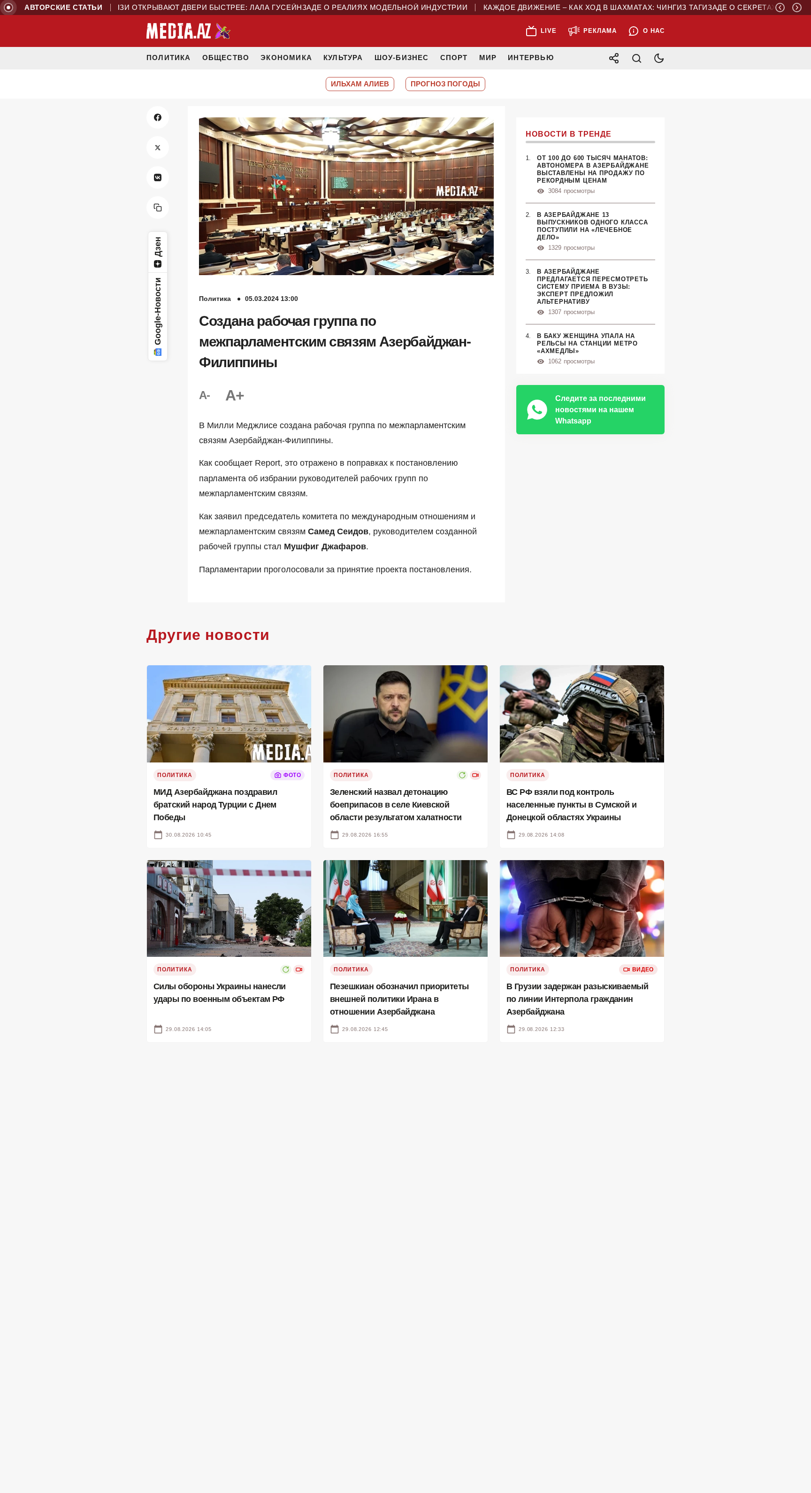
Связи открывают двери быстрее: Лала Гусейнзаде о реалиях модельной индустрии (254, 7)
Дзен (157, 247)
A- (204, 395)
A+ (234, 395)
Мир (488, 58)
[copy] (157, 207)
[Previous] (780, 7)
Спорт (454, 58)
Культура (343, 58)
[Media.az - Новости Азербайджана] (188, 31)
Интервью (531, 58)
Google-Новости (157, 311)
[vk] (157, 177)
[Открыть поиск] (636, 58)
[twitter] (157, 147)
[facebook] (157, 117)
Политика (168, 58)
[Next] (797, 7)
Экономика (286, 58)
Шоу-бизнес (402, 58)
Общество (226, 58)
